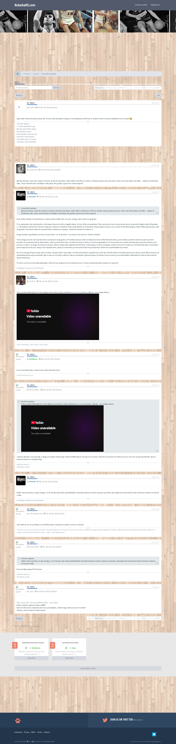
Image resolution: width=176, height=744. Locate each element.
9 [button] (151, 88)
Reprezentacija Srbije (70, 643)
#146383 (155, 165)
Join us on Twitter (126, 719)
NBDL (17, 82)
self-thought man (35, 513)
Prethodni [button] (122, 88)
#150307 (155, 354)
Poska (31, 107)
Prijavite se (155, 5)
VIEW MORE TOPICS (88, 668)
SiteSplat (38, 741)
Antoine (32, 196)
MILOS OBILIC (34, 390)
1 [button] (128, 88)
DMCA (33, 732)
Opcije (90, 618)
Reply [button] (20, 95)
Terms (39, 732)
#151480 (155, 509)
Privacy (27, 732)
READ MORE (31, 658)
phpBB (52, 741)
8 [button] (147, 88)
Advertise (18, 732)
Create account (141, 5)
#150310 (155, 385)
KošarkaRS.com (25, 5)
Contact (47, 732)
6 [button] (140, 88)
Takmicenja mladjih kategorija (33, 643)
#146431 (155, 192)
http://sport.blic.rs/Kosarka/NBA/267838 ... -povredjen (37, 602)
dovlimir (32, 281)
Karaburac (33, 359)
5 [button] (136, 88)
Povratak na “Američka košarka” (28, 626)
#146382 (155, 103)
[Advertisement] (88, 53)
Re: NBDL (31, 103)
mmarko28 (33, 170)
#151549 (155, 542)
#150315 (155, 477)
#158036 (155, 587)
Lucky (31, 591)
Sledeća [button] (157, 88)
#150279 (155, 276)
